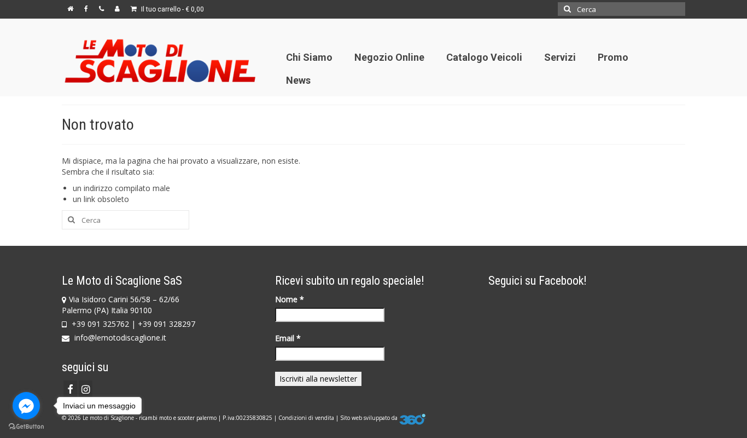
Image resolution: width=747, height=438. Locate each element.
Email (288, 338)
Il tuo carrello (171, 9)
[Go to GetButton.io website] (26, 426)
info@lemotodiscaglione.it (119, 337)
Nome (289, 299)
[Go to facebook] (26, 405)
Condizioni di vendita (306, 418)
